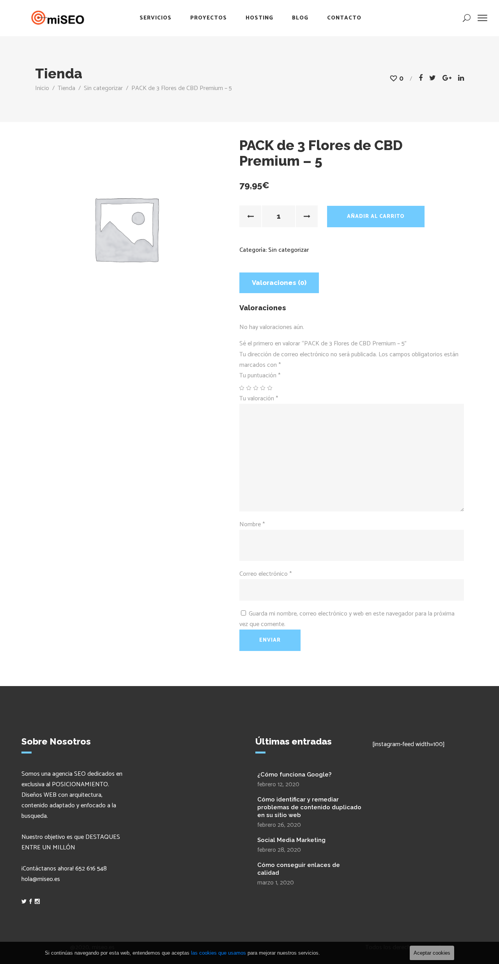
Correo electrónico (265, 574)
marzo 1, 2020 (275, 882)
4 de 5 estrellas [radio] (263, 388)
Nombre (252, 524)
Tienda (66, 88)
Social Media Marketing (291, 840)
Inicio (42, 88)
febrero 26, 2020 (279, 825)
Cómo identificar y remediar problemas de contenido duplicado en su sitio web (309, 807)
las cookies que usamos (218, 953)
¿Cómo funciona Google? (294, 774)
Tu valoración (258, 398)
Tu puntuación (259, 375)
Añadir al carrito (376, 216)
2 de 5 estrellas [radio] (249, 388)
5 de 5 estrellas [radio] (270, 388)
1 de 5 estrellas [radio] (242, 388)
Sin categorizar (103, 88)
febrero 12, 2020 (278, 784)
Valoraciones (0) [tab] (279, 283)
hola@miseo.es (40, 879)
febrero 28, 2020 (279, 850)
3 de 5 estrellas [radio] (256, 388)
